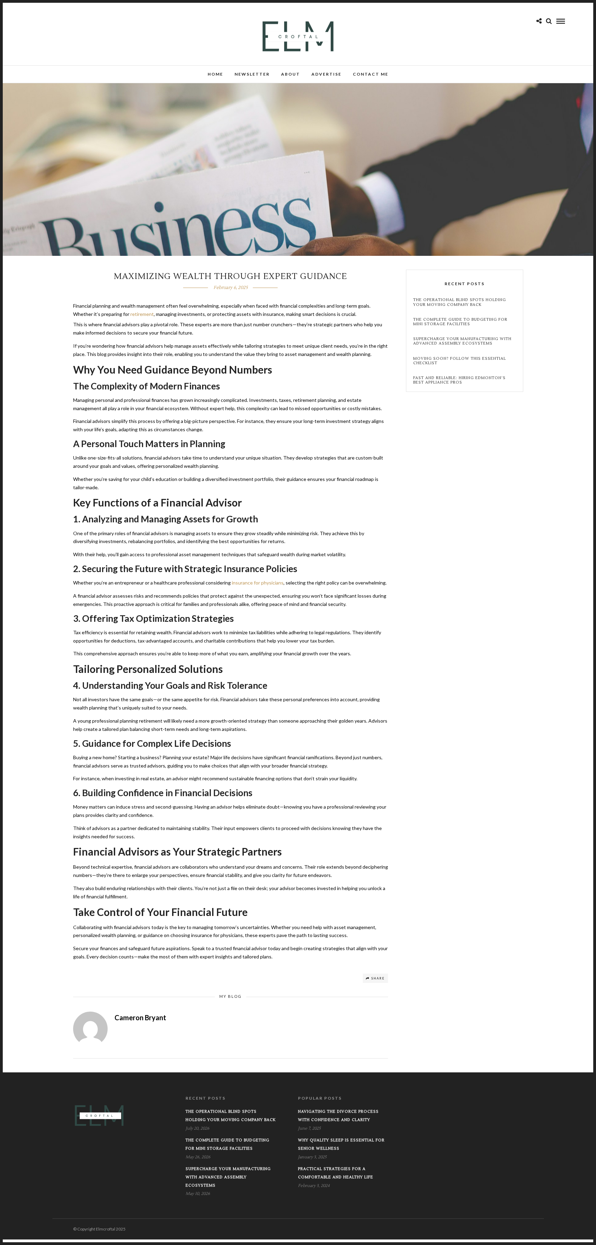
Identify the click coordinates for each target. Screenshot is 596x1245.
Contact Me (370, 74)
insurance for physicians (258, 583)
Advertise (326, 74)
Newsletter (252, 74)
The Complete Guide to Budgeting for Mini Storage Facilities (460, 321)
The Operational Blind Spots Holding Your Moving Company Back (459, 302)
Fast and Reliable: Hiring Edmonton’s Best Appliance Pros (459, 380)
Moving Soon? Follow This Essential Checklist (459, 360)
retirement (142, 314)
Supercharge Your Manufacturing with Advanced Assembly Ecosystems (462, 341)
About (290, 74)
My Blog (230, 996)
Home (215, 74)
